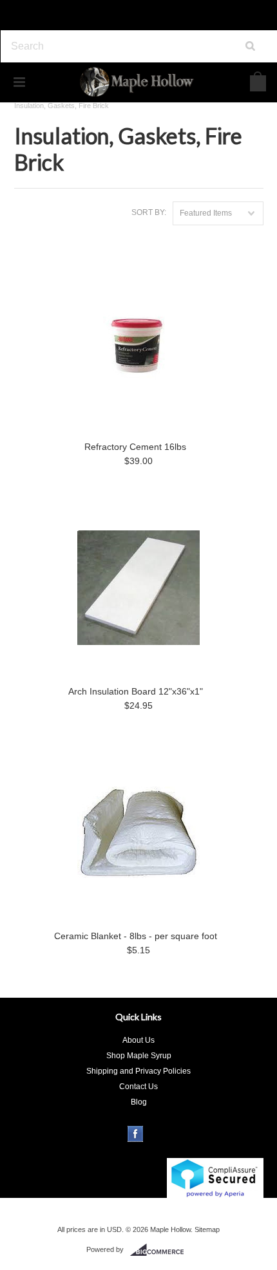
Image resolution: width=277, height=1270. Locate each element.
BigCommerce (160, 1250)
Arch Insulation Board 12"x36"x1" (135, 691)
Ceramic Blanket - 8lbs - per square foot (135, 936)
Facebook (136, 1134)
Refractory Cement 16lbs (135, 447)
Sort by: (148, 212)
